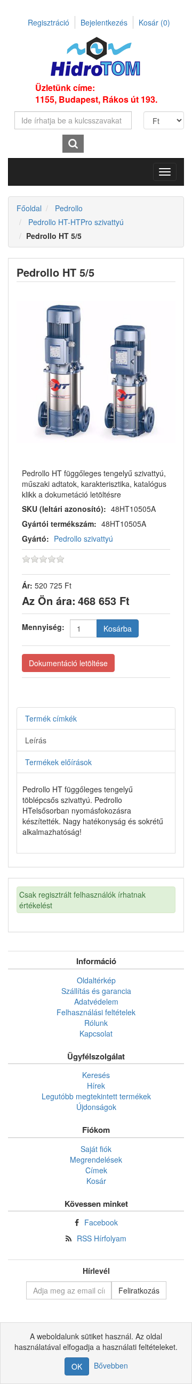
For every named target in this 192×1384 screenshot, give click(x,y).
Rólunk (96, 1022)
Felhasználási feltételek (96, 1012)
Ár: (27, 585)
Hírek (96, 1085)
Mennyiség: (43, 626)
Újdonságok (96, 1106)
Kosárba (117, 628)
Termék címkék (51, 718)
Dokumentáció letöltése (68, 663)
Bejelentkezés (104, 22)
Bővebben (111, 1365)
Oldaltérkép (96, 980)
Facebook (101, 1222)
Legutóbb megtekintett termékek (96, 1096)
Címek (96, 1170)
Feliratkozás (138, 1290)
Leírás (35, 740)
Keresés (96, 1075)
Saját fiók (96, 1148)
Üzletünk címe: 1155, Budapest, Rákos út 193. (96, 93)
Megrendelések (96, 1159)
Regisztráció (48, 22)
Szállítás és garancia (96, 990)
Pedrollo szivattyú (83, 538)
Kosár (154, 22)
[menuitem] (96, 980)
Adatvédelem (96, 1001)
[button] (165, 172)
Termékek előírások (58, 762)
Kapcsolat (96, 1033)
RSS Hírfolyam (101, 1238)
